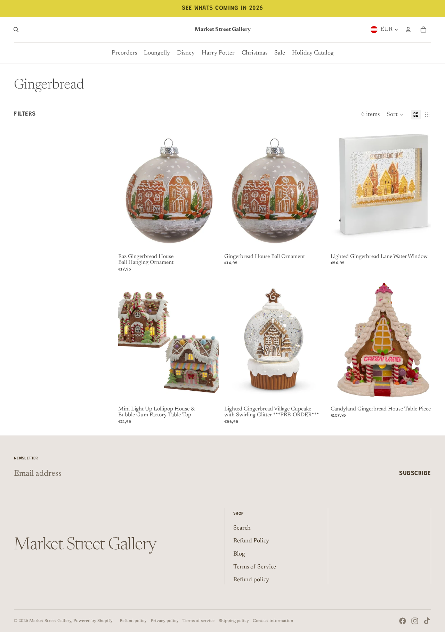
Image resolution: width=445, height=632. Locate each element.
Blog (239, 554)
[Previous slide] (128, 340)
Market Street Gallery (50, 621)
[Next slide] (208, 340)
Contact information (273, 621)
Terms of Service (254, 567)
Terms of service (199, 621)
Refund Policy (251, 541)
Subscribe (415, 474)
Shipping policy (234, 621)
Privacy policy (165, 621)
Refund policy (251, 580)
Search (242, 528)
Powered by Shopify (93, 621)
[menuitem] (124, 53)
